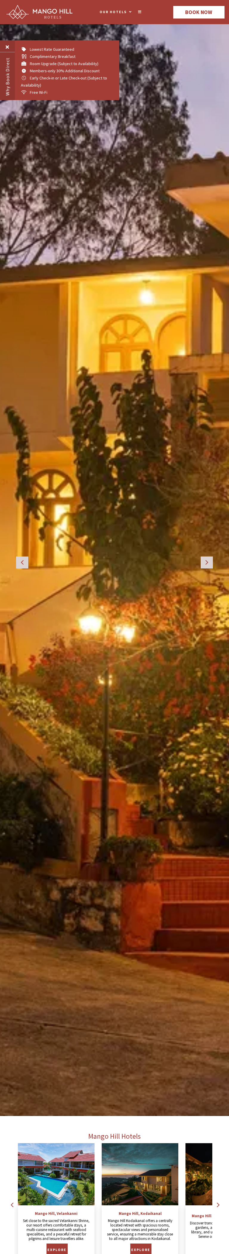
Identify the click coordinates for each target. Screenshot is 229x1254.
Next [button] (206, 562)
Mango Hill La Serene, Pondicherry (140, 1215)
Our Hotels (113, 12)
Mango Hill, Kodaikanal (56, 1213)
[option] (114, 558)
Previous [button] (22, 562)
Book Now (198, 12)
